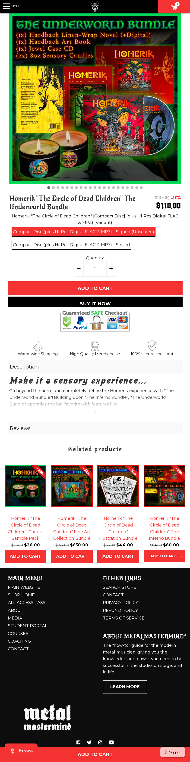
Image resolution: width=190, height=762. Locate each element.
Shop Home (21, 595)
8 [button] (81, 187)
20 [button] (136, 187)
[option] (95, 98)
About (15, 610)
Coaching (19, 641)
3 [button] (58, 187)
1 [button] (48, 187)
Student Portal (27, 625)
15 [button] (113, 187)
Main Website (24, 587)
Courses (18, 633)
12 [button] (99, 187)
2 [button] (53, 187)
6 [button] (71, 187)
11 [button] (95, 187)
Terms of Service (124, 618)
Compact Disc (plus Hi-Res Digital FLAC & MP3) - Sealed (71, 244)
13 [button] (104, 187)
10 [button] (90, 187)
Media (15, 618)
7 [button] (76, 187)
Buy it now (95, 304)
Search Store (119, 587)
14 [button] (109, 187)
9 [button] (85, 187)
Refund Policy (120, 610)
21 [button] (141, 187)
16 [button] (118, 187)
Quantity (95, 257)
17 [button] (122, 187)
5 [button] (67, 187)
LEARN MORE (125, 686)
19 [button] (132, 187)
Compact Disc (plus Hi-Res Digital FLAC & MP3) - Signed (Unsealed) (83, 231)
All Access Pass (26, 602)
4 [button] (62, 187)
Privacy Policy (120, 602)
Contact (18, 648)
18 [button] (127, 187)
